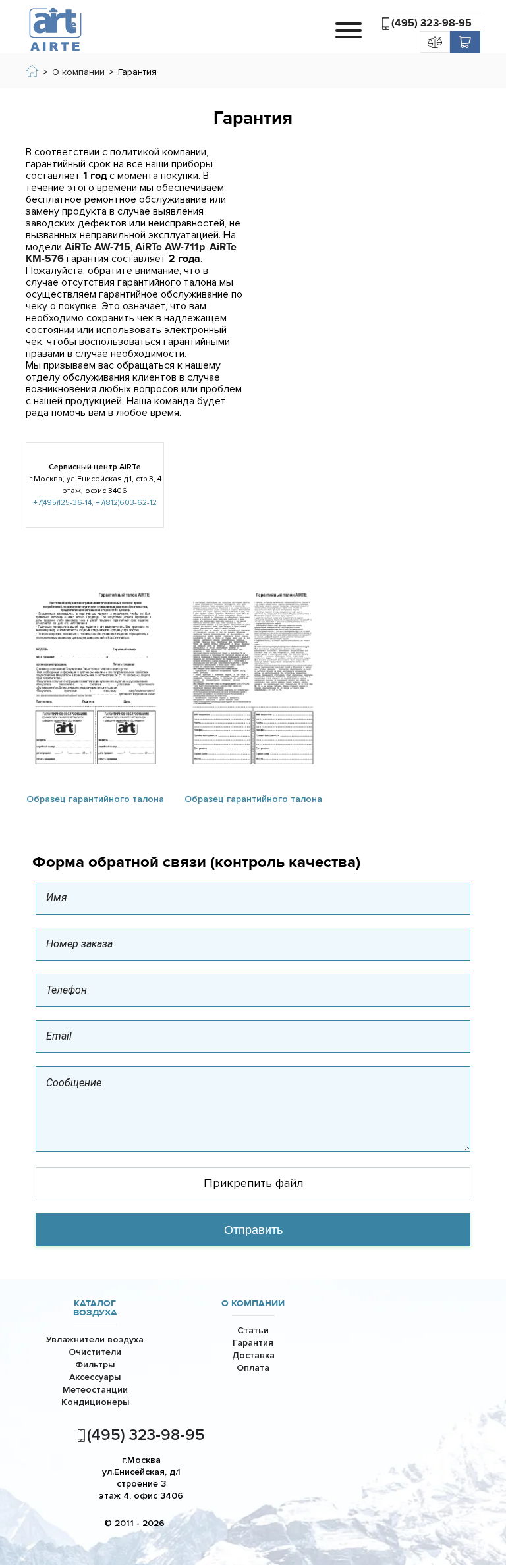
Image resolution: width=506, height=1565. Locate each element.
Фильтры (95, 1364)
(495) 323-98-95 (431, 23)
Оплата (253, 1367)
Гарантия (253, 1342)
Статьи (253, 1330)
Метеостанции (95, 1389)
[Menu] (348, 30)
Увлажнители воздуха (95, 1339)
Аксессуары (95, 1377)
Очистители (95, 1352)
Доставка (253, 1355)
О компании (253, 1303)
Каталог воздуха (95, 1308)
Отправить (253, 1229)
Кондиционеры (95, 1402)
